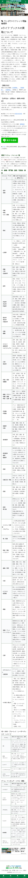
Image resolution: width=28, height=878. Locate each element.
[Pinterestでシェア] (8, 568)
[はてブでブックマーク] (11, 564)
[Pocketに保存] (17, 564)
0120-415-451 (18, 113)
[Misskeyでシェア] (23, 560)
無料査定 (22, 124)
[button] (20, 568)
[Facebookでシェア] (5, 564)
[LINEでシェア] (23, 564)
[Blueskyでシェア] (17, 560)
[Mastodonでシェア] (11, 560)
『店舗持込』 (8, 89)
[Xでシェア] (5, 560)
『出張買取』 (14, 87)
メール (3, 146)
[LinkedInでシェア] (14, 568)
